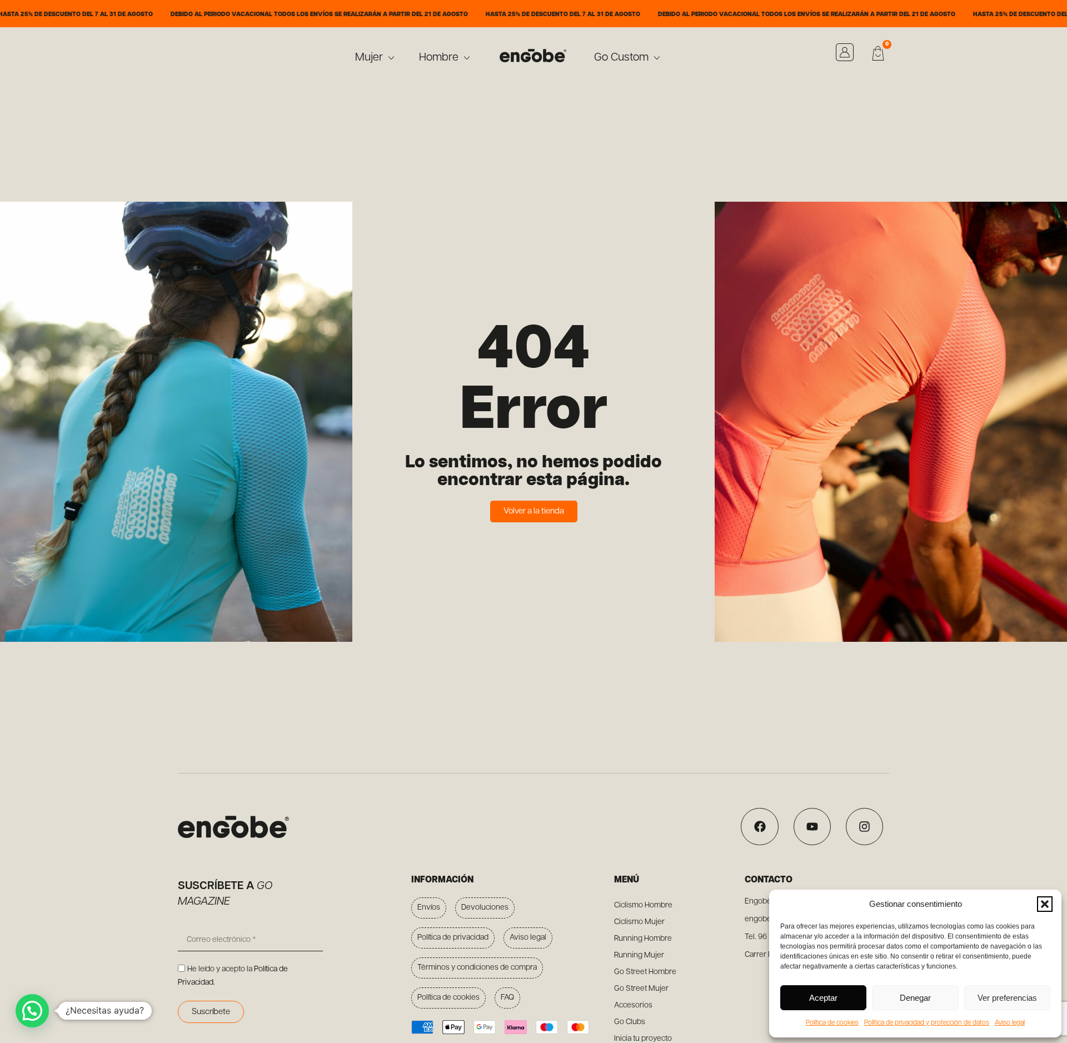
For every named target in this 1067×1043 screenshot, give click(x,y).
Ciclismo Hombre (643, 905)
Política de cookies (832, 1023)
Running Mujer (639, 955)
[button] (1044, 904)
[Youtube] (812, 826)
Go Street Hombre (645, 972)
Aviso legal (1010, 1023)
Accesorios (633, 1005)
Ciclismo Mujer (639, 922)
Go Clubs (629, 1022)
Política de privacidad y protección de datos (926, 1023)
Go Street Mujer (641, 989)
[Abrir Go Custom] (656, 57)
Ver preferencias (1007, 997)
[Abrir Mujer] (391, 57)
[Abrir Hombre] (466, 57)
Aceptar (823, 997)
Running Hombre (643, 939)
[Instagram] (864, 826)
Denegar (915, 997)
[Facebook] (759, 826)
